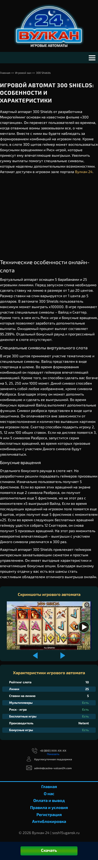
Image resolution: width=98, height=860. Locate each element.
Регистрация (49, 814)
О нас (49, 793)
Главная (49, 786)
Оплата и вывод (49, 800)
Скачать (49, 850)
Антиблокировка (49, 821)
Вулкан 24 (84, 171)
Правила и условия (49, 807)
